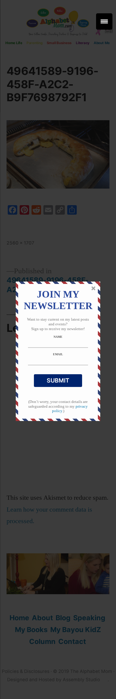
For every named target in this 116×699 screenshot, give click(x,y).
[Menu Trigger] (104, 21)
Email (58, 354)
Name (58, 337)
